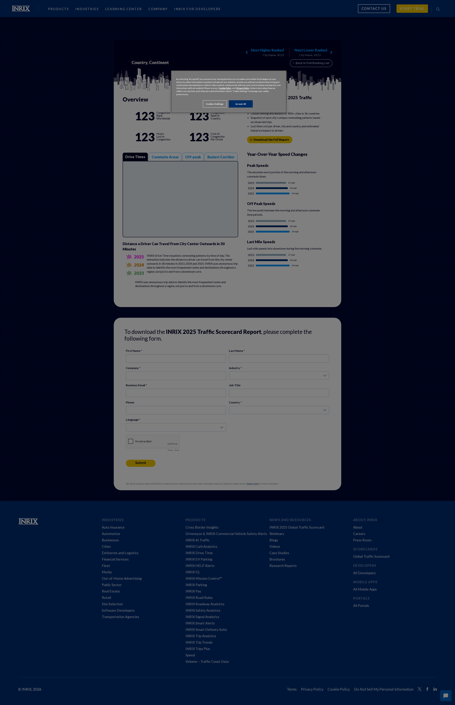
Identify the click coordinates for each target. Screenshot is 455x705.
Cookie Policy (225, 88)
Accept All (240, 104)
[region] (229, 91)
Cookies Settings (215, 104)
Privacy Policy (242, 88)
